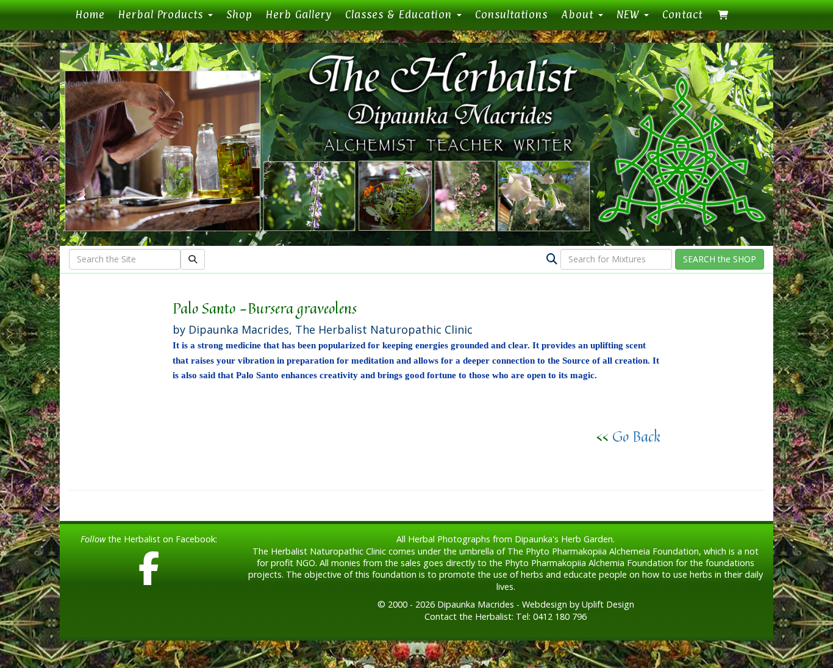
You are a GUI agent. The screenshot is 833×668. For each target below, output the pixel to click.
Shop (239, 14)
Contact (682, 14)
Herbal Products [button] (162, 14)
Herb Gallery (299, 14)
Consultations (511, 14)
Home (94, 14)
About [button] (579, 14)
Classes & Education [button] (400, 14)
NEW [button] (630, 14)
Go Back (636, 436)
